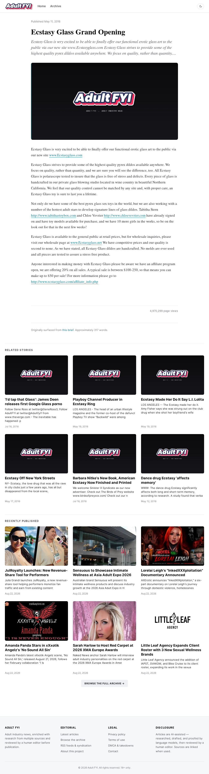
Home (42, 6)
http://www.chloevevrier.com (125, 215)
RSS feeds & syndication (76, 745)
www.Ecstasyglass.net (86, 242)
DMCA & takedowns (120, 745)
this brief (67, 330)
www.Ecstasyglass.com (65, 155)
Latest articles (70, 734)
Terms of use (116, 739)
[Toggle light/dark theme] (200, 6)
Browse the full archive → (104, 683)
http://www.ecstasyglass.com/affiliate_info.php (64, 281)
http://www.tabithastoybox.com (53, 215)
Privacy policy (116, 734)
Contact (113, 751)
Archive (55, 6)
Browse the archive (73, 739)
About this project (72, 751)
